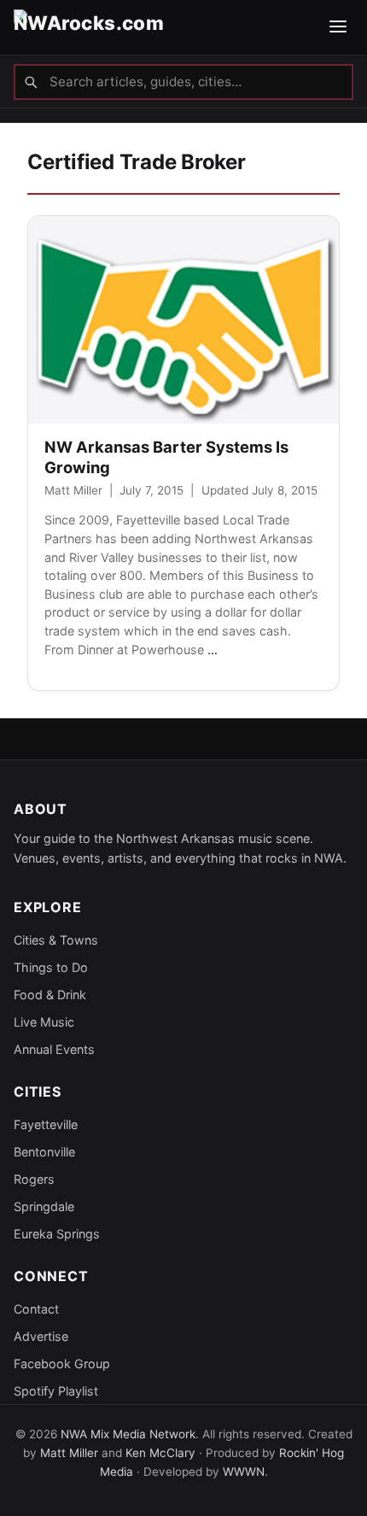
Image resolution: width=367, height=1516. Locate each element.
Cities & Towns (56, 940)
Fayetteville (46, 1124)
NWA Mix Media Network (128, 1434)
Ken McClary (160, 1453)
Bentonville (44, 1151)
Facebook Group (62, 1363)
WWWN (244, 1471)
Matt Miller (73, 490)
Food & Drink (50, 994)
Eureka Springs (57, 1233)
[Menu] (338, 27)
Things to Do (51, 967)
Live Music (44, 1022)
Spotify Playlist (56, 1391)
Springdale (44, 1206)
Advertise (41, 1336)
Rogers (34, 1179)
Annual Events (54, 1049)
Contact (36, 1309)
